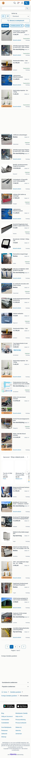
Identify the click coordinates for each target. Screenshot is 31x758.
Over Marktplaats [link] (6, 727)
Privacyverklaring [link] (21, 719)
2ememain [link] (19, 733)
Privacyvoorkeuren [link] (21, 723)
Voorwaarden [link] (5, 719)
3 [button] (19, 647)
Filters (6, 25)
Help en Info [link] (19, 716)
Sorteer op (14, 13)
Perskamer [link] (4, 730)
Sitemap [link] (3, 737)
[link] (3, 3)
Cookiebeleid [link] (5, 723)
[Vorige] (7, 647)
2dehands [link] (4, 733)
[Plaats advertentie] (26, 3)
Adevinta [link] (18, 730)
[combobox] (13, 8)
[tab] (3, 16)
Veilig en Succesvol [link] (7, 716)
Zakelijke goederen (15, 25)
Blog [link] (2, 713)
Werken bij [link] (19, 727)
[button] (18, 3)
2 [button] (15, 647)
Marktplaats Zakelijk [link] (21, 713)
